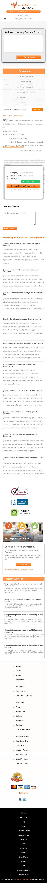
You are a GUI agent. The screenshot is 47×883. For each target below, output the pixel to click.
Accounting (20, 702)
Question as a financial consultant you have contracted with (23, 294)
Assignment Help (23, 831)
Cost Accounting (25, 82)
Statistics (19, 716)
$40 (16, 190)
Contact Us (23, 839)
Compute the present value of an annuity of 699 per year (23, 646)
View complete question (13, 147)
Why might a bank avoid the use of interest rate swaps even (23, 585)
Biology (18, 675)
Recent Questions (14, 579)
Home (5, 115)
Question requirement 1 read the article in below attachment (20, 271)
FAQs (23, 826)
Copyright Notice (24, 875)
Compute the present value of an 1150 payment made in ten (23, 631)
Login (11, 11)
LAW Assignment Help (23, 730)
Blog (23, 822)
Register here (22, 11)
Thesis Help (20, 745)
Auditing (23, 98)
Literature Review (22, 750)
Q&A (23, 844)
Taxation (23, 103)
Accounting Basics (26, 76)
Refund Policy (23, 857)
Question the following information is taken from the (22, 319)
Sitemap (24, 853)
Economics (20, 721)
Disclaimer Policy (23, 870)
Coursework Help (22, 764)
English (18, 671)
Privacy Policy (23, 861)
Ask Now (23, 565)
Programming (20, 691)
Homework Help (23, 835)
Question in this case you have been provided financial (23, 391)
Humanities (20, 680)
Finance (18, 707)
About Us (23, 817)
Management (20, 711)
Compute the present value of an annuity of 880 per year (23, 616)
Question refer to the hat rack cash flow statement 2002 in (23, 458)
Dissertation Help (22, 741)
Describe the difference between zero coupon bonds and (22, 600)
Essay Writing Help (22, 736)
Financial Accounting (27, 87)
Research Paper (21, 755)
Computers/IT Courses (24, 696)
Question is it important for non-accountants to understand (20, 435)
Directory (23, 848)
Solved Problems (22, 759)
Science (18, 666)
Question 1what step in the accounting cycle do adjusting (20, 413)
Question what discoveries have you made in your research (21, 244)
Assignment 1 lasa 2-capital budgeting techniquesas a (23, 343)
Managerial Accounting (28, 92)
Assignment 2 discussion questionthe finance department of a (20, 365)
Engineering (20, 687)
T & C (23, 866)
